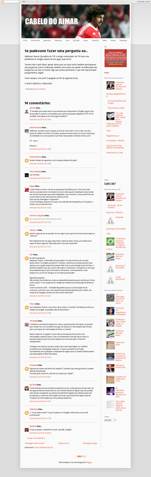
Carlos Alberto (35, 157)
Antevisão (119, 217)
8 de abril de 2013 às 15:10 (40, 222)
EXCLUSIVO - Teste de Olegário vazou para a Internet (121, 406)
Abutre (32, 108)
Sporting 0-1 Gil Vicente (121, 267)
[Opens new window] (115, 67)
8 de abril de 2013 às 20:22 (40, 433)
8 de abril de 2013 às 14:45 (40, 149)
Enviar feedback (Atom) (43, 447)
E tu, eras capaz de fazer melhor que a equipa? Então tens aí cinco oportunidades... (116, 119)
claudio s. (33, 230)
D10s (25, 40)
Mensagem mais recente (34, 443)
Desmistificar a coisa (114, 153)
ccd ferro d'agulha (37, 215)
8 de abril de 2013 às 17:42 (40, 418)
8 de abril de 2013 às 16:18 (40, 357)
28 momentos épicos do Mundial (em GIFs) (121, 392)
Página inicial (63, 443)
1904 (108, 131)
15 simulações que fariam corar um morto (120, 299)
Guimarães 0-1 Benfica (115, 141)
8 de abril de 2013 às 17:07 (40, 401)
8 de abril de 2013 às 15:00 (40, 164)
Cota (67, 40)
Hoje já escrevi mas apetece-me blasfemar (115, 147)
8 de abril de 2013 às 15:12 (40, 247)
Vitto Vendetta (35, 172)
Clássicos (95, 40)
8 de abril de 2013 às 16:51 (40, 377)
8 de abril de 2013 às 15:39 (40, 313)
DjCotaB (76, 40)
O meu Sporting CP (120, 278)
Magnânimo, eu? (112, 136)
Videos (113, 40)
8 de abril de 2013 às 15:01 (40, 178)
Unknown (33, 365)
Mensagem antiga (90, 443)
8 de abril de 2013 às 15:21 (40, 296)
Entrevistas (35, 40)
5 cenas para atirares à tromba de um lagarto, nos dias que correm (116, 244)
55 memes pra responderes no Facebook (121, 311)
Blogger (89, 462)
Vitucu (32, 304)
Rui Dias (33, 385)
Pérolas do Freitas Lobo (120, 366)
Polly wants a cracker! (116, 108)
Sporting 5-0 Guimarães (115, 229)
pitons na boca (35, 127)
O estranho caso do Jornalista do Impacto (121, 85)
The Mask (33, 321)
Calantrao (33, 409)
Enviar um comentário (36, 438)
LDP (31, 255)
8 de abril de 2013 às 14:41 (40, 120)
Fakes (104, 40)
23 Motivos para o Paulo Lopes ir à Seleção (121, 323)
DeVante (33, 426)
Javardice (47, 40)
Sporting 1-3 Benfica (114, 212)
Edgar (32, 186)
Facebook (123, 40)
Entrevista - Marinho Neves (120, 256)
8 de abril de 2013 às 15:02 (40, 208)
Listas (85, 40)
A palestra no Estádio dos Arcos (121, 379)
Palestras (58, 40)
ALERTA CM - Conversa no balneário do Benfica (121, 357)
